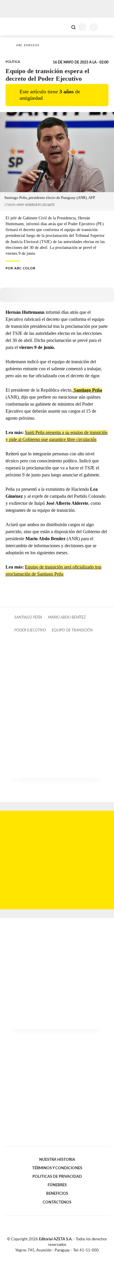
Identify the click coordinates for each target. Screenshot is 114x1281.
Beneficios (57, 1193)
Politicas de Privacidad (57, 1176)
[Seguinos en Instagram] (67, 1257)
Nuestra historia (57, 1159)
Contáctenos (57, 1202)
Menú (106, 27)
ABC (15, 26)
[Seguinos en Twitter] (54, 1257)
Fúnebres (57, 1185)
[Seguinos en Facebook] (48, 1257)
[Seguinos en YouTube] (60, 1257)
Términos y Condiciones (57, 1168)
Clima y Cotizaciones (63, 26)
